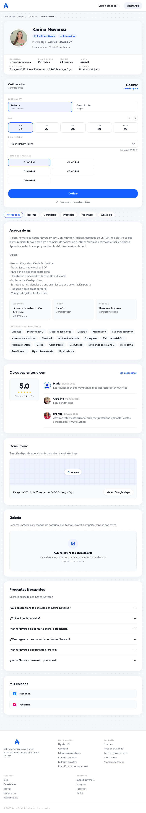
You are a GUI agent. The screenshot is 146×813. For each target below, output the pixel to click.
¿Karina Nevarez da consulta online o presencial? (38, 628)
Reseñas (31, 214)
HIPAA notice (110, 757)
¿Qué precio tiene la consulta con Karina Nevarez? (39, 607)
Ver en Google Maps (118, 492)
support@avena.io (86, 780)
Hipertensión (64, 744)
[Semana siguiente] (135, 118)
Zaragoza (32, 16)
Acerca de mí (13, 214)
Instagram (81, 784)
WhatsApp (133, 5)
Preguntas (68, 214)
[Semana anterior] (129, 118)
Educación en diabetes (69, 753)
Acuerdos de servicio (114, 762)
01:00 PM (29, 162)
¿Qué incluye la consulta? (24, 618)
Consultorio (50, 214)
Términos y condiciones (115, 753)
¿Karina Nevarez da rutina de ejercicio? (33, 649)
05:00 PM (29, 180)
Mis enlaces (87, 214)
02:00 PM (29, 171)
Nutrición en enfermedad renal (73, 766)
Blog (6, 780)
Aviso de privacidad (113, 748)
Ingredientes (10, 793)
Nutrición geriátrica (67, 757)
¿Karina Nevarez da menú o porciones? (32, 660)
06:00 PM (73, 162)
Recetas (7, 788)
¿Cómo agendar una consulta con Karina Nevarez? (39, 639)
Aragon (21, 16)
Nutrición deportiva (67, 762)
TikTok (80, 793)
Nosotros (108, 744)
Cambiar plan (130, 88)
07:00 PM (73, 171)
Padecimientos (11, 797)
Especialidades (107, 5)
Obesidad (63, 748)
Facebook (81, 788)
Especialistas (9, 16)
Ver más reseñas (128, 373)
